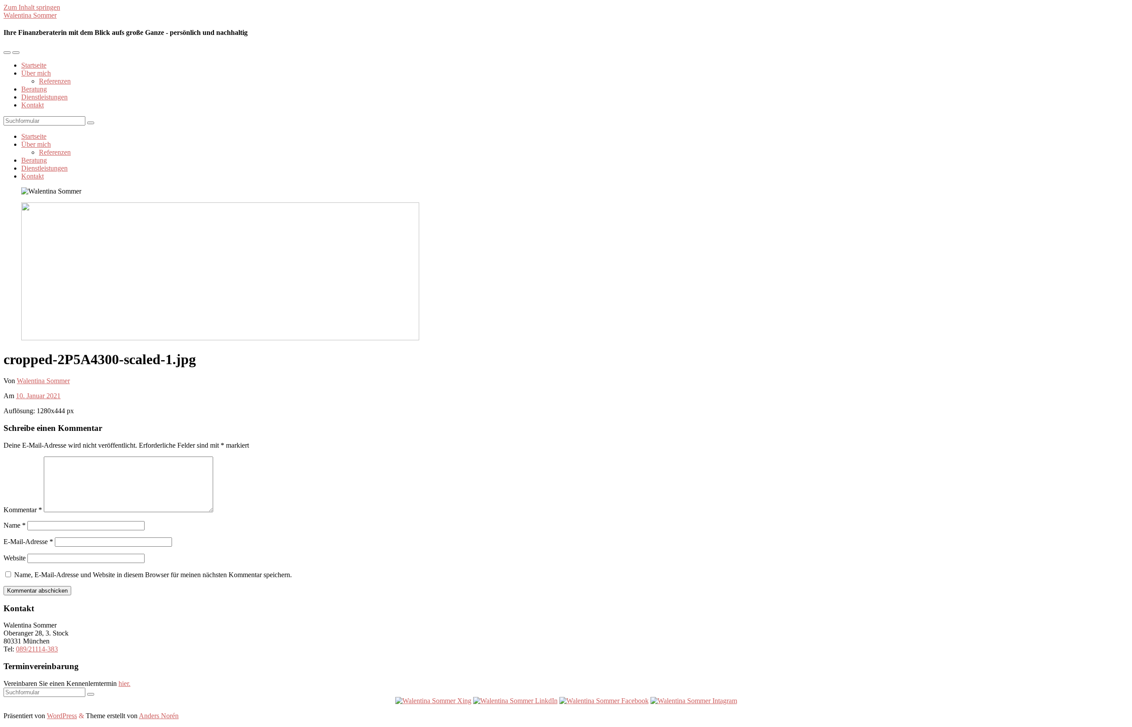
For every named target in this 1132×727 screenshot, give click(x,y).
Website (15, 558)
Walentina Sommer (30, 15)
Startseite (33, 65)
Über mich (36, 73)
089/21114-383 (37, 649)
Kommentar (23, 510)
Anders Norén (159, 715)
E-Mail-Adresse (28, 541)
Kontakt (32, 105)
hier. (124, 683)
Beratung (34, 89)
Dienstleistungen (44, 97)
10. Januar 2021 (38, 396)
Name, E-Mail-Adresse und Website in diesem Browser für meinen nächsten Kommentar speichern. (153, 575)
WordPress (62, 715)
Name (15, 525)
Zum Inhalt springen (32, 7)
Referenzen (55, 81)
